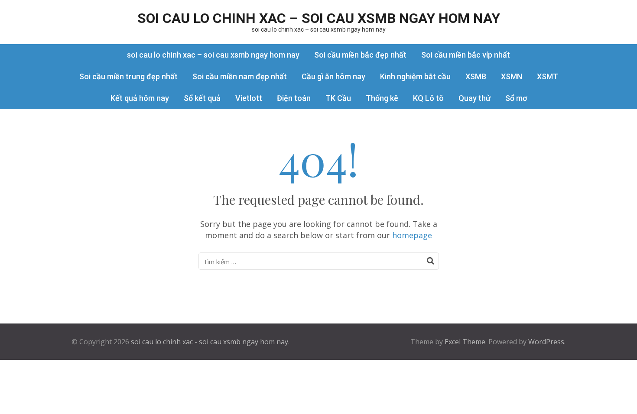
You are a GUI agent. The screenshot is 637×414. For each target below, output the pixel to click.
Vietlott (248, 98)
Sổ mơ (516, 98)
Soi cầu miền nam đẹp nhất (239, 76)
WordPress (546, 341)
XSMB (475, 76)
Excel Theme (465, 341)
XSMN (511, 76)
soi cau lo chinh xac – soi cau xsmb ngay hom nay (318, 18)
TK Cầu (338, 98)
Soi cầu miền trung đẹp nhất (128, 76)
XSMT (547, 76)
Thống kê (382, 98)
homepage (412, 235)
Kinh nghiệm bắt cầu (415, 76)
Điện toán (294, 98)
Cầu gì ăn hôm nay (333, 76)
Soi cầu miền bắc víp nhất (465, 54)
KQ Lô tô (428, 98)
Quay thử (474, 98)
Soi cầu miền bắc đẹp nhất (360, 54)
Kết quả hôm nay (139, 98)
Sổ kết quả (202, 98)
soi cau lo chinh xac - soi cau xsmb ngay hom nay (209, 341)
